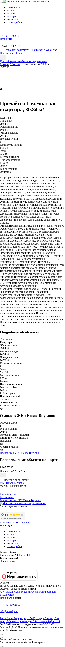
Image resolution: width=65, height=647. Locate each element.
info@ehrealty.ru (9, 611)
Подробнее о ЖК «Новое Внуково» (20, 452)
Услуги (11, 10)
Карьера (11, 16)
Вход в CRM (7, 594)
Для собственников (11, 61)
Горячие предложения (34, 61)
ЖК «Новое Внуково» (12, 482)
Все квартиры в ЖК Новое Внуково (20, 500)
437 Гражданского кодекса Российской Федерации (28, 591)
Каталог (11, 13)
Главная (4, 64)
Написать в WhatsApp (45, 49)
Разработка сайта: (15, 522)
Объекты (15, 64)
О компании (14, 7)
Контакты (12, 19)
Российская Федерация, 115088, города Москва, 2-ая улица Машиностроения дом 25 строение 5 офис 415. (30, 620)
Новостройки (14, 22)
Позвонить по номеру (16, 49)
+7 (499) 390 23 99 (10, 604)
